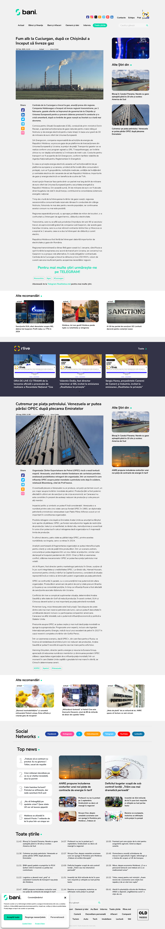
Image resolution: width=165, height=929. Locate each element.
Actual (21, 25)
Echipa (131, 17)
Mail (23, 133)
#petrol (46, 668)
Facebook (23, 110)
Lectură (119, 919)
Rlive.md (127, 909)
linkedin (111, 17)
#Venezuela (56, 668)
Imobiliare (106, 919)
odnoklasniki (99, 17)
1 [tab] (79, 391)
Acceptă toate (13, 917)
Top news (27, 749)
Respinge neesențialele (35, 917)
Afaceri (113, 914)
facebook (87, 17)
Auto (86, 919)
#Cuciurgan (58, 278)
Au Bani (94, 909)
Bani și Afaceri (54, 25)
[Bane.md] (48, 12)
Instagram (67, 734)
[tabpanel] (35, 371)
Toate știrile (100, 25)
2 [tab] (82, 391)
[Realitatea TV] (146, 14)
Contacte (121, 17)
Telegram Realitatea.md (59, 284)
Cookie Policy (27, 924)
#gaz (49, 278)
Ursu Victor (54, 49)
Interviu (87, 25)
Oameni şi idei (72, 25)
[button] (65, 897)
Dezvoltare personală (95, 914)
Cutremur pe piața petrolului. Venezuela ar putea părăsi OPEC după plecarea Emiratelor (58, 406)
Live (145, 18)
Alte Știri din (120, 65)
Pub (139, 17)
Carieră (77, 914)
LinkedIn (23, 115)
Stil (129, 919)
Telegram (23, 124)
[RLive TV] (22, 348)
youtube (107, 17)
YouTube (124, 734)
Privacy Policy (40, 924)
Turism (75, 919)
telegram (103, 17)
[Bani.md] (143, 914)
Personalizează (57, 917)
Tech (95, 919)
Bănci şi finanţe (35, 25)
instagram (91, 17)
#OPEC (37, 668)
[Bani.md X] (95, 17)
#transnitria (39, 278)
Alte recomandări (27, 296)
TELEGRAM (69, 271)
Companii (126, 914)
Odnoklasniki (23, 129)
